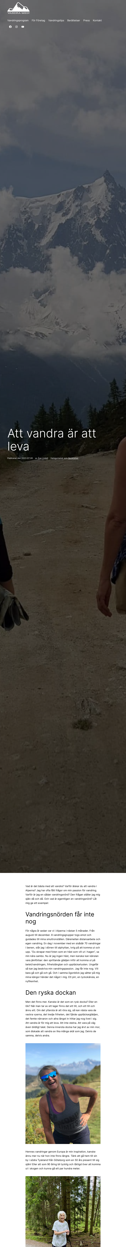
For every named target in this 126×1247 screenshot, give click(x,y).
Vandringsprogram (18, 20)
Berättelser (73, 20)
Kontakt (97, 20)
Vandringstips (56, 20)
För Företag (38, 20)
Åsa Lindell (43, 458)
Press (86, 20)
